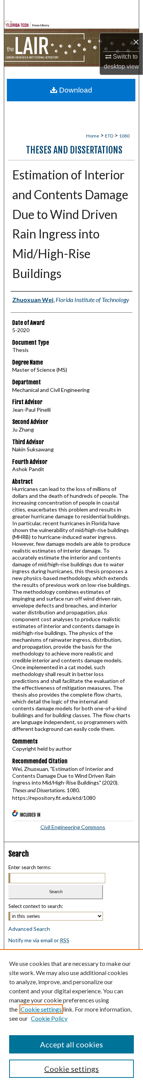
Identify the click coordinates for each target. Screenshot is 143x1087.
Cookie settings (41, 1009)
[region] (71, 1018)
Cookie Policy (49, 1018)
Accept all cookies (71, 1044)
